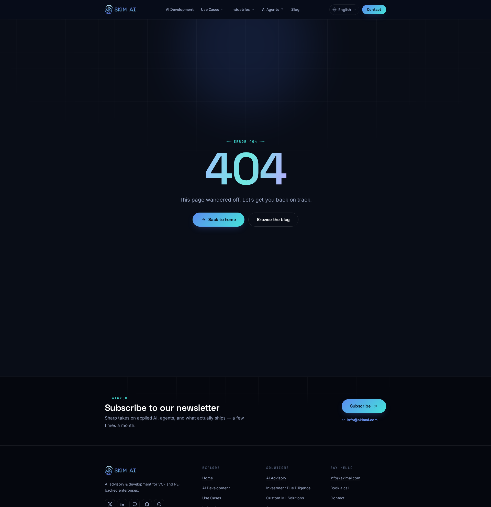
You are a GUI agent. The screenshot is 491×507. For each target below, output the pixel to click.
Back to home (222, 219)
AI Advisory (276, 478)
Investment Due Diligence (288, 488)
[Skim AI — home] (120, 9)
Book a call (339, 488)
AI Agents (270, 9)
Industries (240, 9)
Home (207, 478)
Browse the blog (273, 219)
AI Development (180, 9)
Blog (295, 9)
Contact (374, 9)
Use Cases (210, 9)
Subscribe (360, 406)
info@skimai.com (362, 419)
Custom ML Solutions (285, 498)
